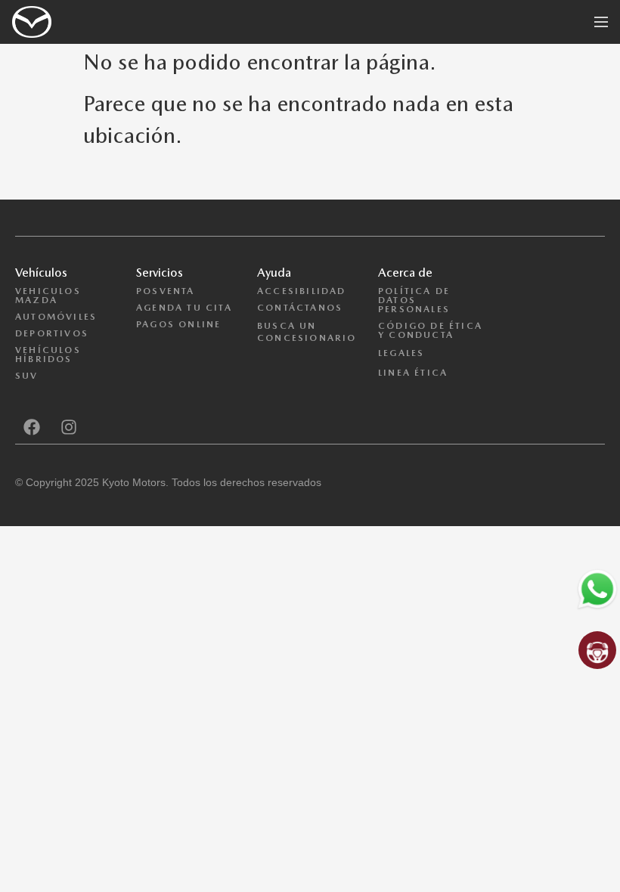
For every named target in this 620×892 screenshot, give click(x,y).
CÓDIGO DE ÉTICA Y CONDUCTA (430, 330)
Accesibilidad (301, 291)
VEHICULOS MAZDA (48, 295)
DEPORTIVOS (51, 333)
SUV (27, 375)
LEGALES (401, 353)
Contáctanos (300, 307)
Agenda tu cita (184, 307)
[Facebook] (31, 427)
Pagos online (178, 324)
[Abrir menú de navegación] (601, 22)
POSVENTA (165, 291)
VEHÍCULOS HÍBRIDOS (48, 354)
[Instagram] (68, 427)
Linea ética (413, 372)
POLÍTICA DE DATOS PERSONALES (414, 300)
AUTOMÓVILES (56, 316)
